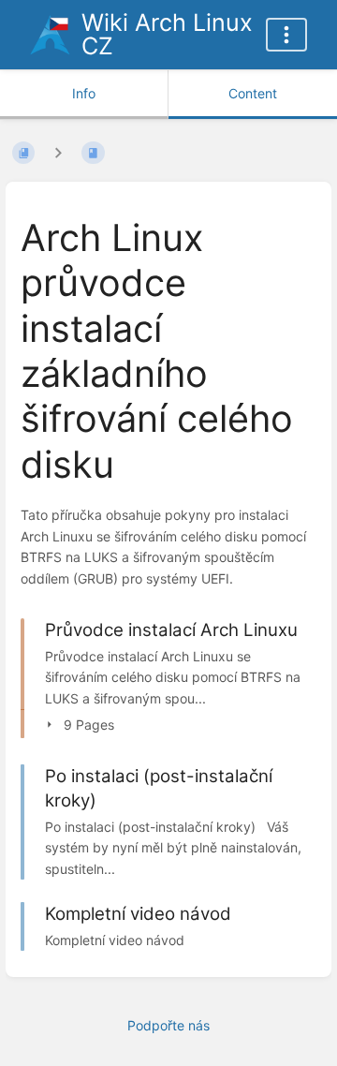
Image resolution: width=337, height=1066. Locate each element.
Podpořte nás (168, 1025)
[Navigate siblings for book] (58, 153)
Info (83, 93)
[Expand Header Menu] (286, 35)
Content (252, 93)
